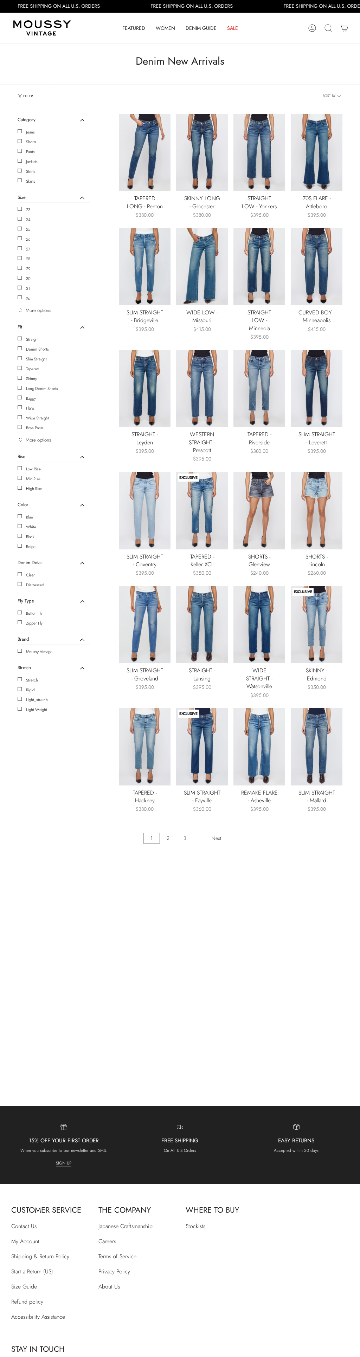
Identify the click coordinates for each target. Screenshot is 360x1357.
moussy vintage (39, 651)
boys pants (35, 428)
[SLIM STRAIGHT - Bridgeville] (145, 267)
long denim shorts (42, 388)
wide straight (37, 418)
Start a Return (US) (32, 1271)
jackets (32, 161)
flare (30, 408)
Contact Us (24, 1226)
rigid (30, 690)
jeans (30, 132)
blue (29, 517)
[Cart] (344, 28)
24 (28, 219)
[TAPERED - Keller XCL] (202, 510)
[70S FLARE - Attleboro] (316, 152)
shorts (31, 142)
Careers (107, 1241)
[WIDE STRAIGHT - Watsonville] (259, 625)
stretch (32, 680)
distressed (35, 585)
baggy (31, 398)
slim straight (36, 359)
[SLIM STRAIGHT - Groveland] (145, 625)
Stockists (195, 1226)
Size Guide (24, 1287)
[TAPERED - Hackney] (145, 746)
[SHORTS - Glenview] (259, 510)
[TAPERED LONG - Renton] (145, 152)
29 (28, 269)
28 (28, 259)
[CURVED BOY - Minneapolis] (316, 267)
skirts (30, 181)
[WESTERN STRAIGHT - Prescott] (202, 389)
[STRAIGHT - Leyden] (145, 389)
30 (28, 278)
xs (28, 298)
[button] (133, 28)
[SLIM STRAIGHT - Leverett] (316, 389)
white (31, 527)
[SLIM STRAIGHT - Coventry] (145, 510)
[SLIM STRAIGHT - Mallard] (316, 746)
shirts (31, 171)
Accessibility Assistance (38, 1317)
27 (28, 249)
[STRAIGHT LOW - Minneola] (259, 267)
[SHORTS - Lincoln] (316, 510)
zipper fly (34, 623)
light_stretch (37, 700)
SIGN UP (63, 1163)
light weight (36, 709)
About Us (109, 1287)
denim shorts (37, 349)
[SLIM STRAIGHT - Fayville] (202, 746)
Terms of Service (117, 1256)
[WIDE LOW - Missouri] (202, 267)
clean (31, 575)
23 (28, 210)
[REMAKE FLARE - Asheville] (259, 746)
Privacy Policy (114, 1271)
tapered (32, 369)
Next (216, 838)
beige (31, 546)
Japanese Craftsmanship (125, 1226)
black (30, 537)
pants (30, 152)
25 (28, 229)
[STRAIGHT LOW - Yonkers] (259, 152)
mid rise (33, 479)
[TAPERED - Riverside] (259, 389)
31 (28, 288)
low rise (33, 469)
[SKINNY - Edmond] (316, 625)
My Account (25, 1241)
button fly (34, 613)
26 (28, 239)
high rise (34, 488)
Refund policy (27, 1302)
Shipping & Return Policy (40, 1256)
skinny (31, 378)
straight (32, 339)
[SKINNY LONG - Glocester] (202, 152)
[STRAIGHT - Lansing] (202, 625)
